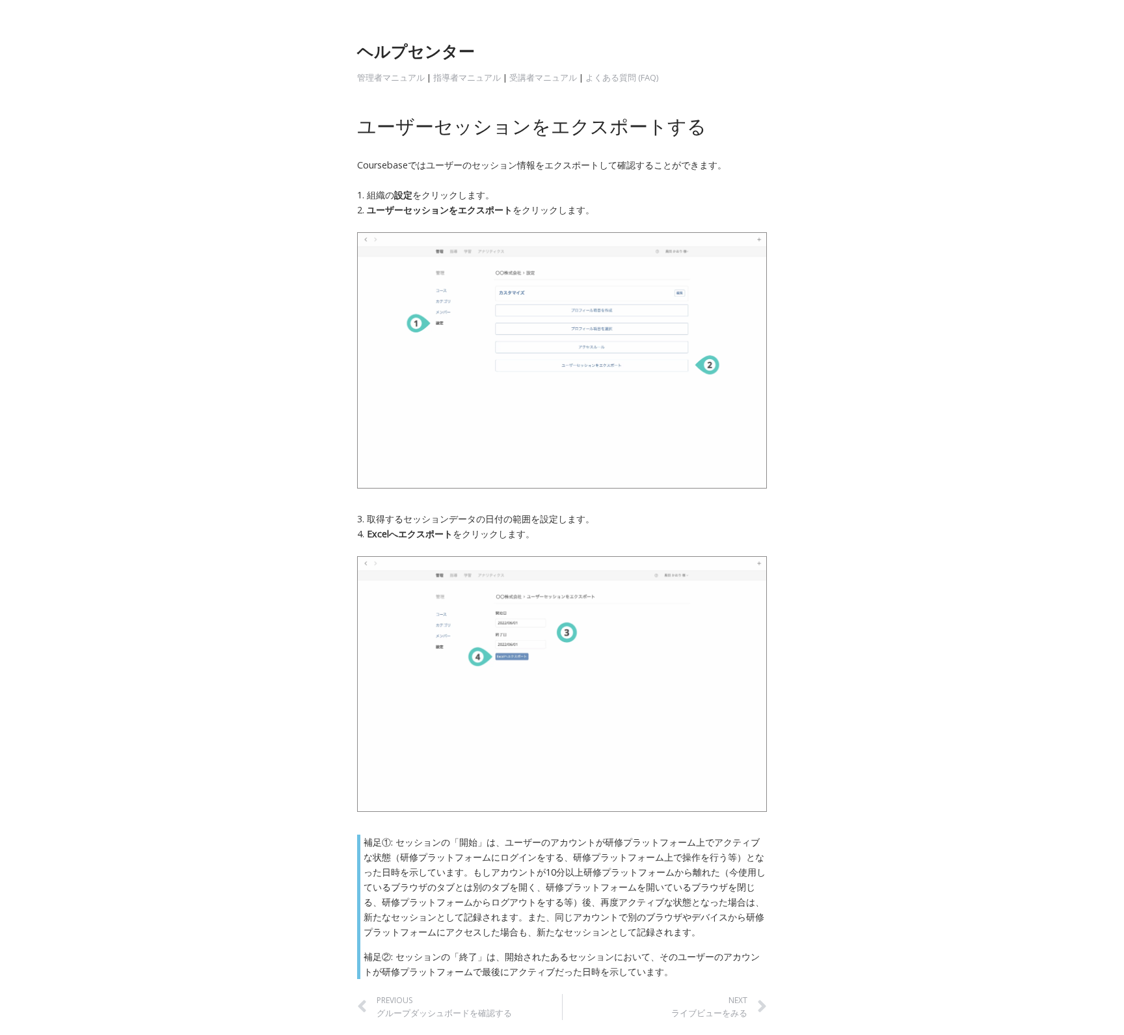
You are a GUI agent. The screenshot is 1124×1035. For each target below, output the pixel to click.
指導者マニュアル (467, 77)
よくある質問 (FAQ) (622, 77)
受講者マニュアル (543, 77)
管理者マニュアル (391, 77)
